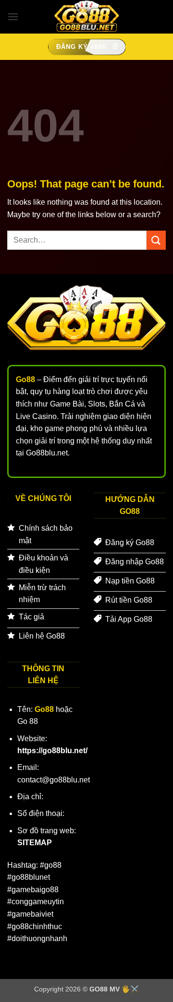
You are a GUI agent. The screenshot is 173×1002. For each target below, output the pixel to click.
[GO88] (86, 17)
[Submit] (156, 240)
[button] (13, 16)
